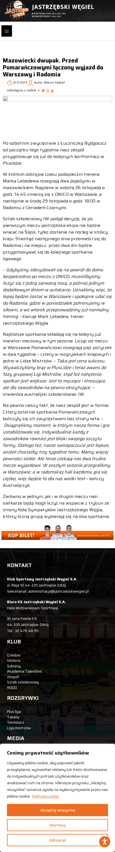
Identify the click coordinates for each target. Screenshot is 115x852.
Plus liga (14, 712)
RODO (12, 688)
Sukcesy (14, 666)
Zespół (13, 677)
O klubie (13, 655)
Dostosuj (57, 825)
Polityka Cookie (45, 796)
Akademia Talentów (24, 671)
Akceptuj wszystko (57, 810)
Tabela (13, 717)
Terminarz (15, 722)
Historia (13, 660)
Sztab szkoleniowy (23, 682)
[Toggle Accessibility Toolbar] (105, 842)
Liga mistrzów (19, 728)
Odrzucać (57, 840)
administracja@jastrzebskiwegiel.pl (58, 591)
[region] (57, 798)
